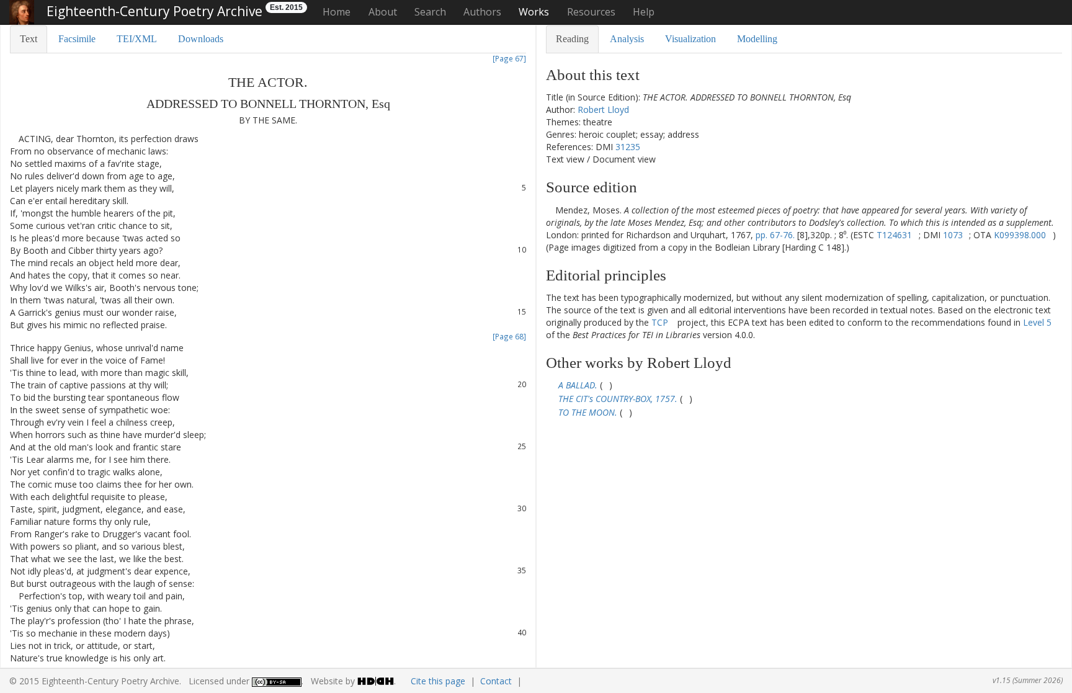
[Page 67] (509, 58)
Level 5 (1037, 322)
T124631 (894, 235)
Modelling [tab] (757, 39)
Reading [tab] (572, 39)
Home (337, 12)
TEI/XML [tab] (137, 39)
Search (430, 12)
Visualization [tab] (690, 39)
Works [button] (534, 12)
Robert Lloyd (603, 109)
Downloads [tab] (200, 39)
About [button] (382, 12)
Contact (496, 681)
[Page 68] (509, 336)
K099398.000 (1020, 235)
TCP (659, 322)
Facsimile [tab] (77, 39)
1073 (953, 235)
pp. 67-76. (775, 235)
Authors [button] (482, 12)
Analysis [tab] (627, 39)
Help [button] (643, 12)
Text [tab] (28, 39)
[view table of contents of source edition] (549, 210)
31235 (627, 147)
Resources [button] (591, 12)
